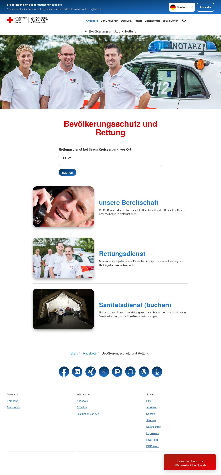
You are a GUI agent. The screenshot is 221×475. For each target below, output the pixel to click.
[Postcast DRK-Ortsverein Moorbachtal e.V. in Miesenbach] (157, 371)
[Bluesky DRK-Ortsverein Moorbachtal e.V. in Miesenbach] (130, 371)
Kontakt (150, 414)
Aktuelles (82, 407)
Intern (138, 20)
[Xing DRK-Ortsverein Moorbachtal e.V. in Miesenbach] (90, 371)
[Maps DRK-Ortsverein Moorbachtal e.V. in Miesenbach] (104, 371)
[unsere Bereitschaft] (63, 206)
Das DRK (126, 20)
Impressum (152, 433)
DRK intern (152, 446)
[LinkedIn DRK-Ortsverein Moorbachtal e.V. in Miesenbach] (77, 371)
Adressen (151, 407)
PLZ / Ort (66, 157)
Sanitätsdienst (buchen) (135, 304)
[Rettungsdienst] (63, 258)
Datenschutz (152, 20)
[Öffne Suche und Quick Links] (184, 20)
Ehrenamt (12, 401)
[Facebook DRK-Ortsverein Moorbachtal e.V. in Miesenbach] (64, 371)
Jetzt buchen (170, 20)
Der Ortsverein (109, 20)
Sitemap (151, 420)
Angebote (92, 20)
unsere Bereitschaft (129, 202)
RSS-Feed (152, 440)
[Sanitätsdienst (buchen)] (63, 309)
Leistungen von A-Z (88, 414)
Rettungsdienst (122, 253)
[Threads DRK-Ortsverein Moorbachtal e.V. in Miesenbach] (144, 371)
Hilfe (149, 401)
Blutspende (13, 407)
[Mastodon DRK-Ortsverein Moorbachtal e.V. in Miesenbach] (117, 371)
